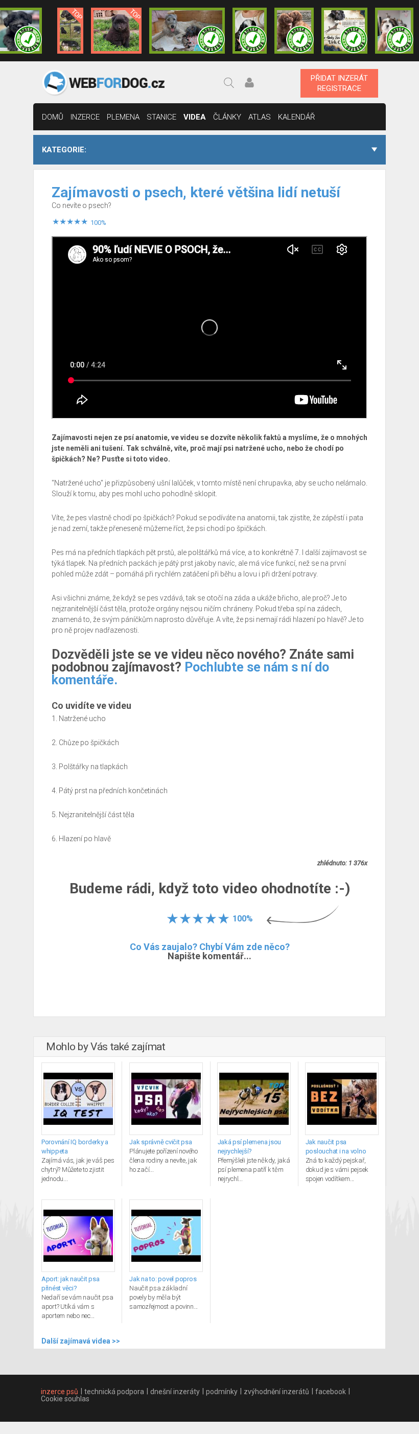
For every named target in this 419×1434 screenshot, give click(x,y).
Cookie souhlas (65, 1399)
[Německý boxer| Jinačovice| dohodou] (344, 31)
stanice (161, 117)
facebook (330, 1391)
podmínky (222, 1391)
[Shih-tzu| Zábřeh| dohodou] (394, 31)
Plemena (123, 117)
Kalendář (296, 117)
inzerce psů (59, 1391)
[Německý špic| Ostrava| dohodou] (116, 31)
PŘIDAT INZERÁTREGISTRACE (339, 83)
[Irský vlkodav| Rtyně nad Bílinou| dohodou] (187, 31)
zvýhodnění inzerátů (276, 1391)
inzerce (85, 117)
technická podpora (114, 1391)
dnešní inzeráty (175, 1391)
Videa (194, 117)
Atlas (259, 117)
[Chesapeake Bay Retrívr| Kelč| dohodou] (294, 31)
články (227, 117)
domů (52, 117)
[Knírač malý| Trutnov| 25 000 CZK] (70, 31)
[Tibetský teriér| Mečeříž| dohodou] (249, 31)
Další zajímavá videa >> (80, 1341)
